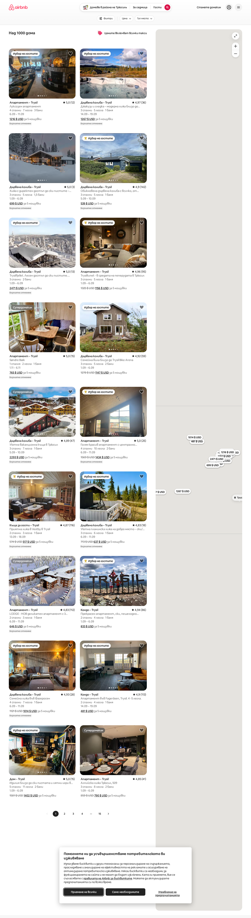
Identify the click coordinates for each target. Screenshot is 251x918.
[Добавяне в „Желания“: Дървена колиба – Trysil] (142, 53)
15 (99, 813)
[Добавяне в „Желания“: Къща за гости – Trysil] (70, 476)
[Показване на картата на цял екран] (235, 36)
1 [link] (55, 813)
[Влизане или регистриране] (229, 7)
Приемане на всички (83, 892)
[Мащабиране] (235, 46)
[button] (16, 119)
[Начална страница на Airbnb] (18, 7)
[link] (47, 814)
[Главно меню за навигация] (238, 7)
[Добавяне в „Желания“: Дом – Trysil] (70, 730)
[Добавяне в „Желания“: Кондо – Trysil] (142, 561)
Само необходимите (125, 892)
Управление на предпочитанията (167, 893)
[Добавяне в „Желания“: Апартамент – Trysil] (70, 53)
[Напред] (108, 814)
